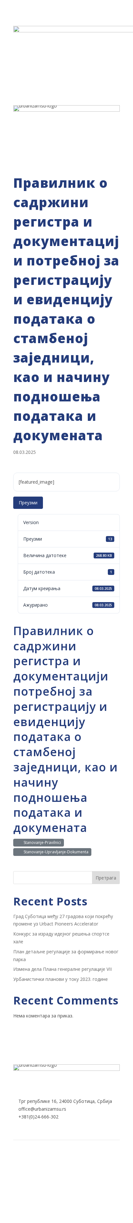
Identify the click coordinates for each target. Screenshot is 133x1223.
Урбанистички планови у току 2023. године (60, 979)
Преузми (28, 502)
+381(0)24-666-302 (38, 1117)
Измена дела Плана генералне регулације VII (62, 969)
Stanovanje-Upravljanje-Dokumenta (55, 852)
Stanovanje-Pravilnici (41, 842)
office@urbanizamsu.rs (42, 1109)
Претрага (106, 878)
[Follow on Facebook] (59, 1162)
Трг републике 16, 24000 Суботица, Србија (65, 1101)
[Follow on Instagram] (74, 1162)
